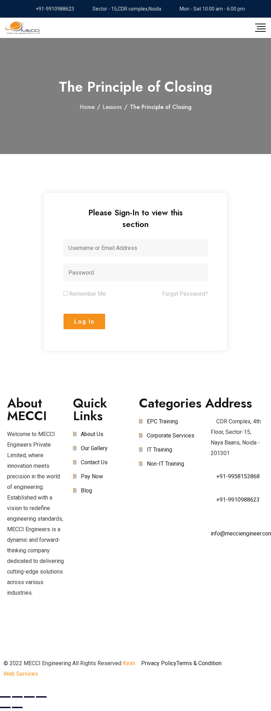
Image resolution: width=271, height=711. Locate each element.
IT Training (159, 449)
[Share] (17, 697)
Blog (86, 490)
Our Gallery (94, 448)
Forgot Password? (185, 293)
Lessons (112, 107)
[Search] (226, 27)
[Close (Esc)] (5, 697)
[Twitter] (35, 621)
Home (87, 107)
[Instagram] (54, 621)
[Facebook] (16, 621)
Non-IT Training (165, 463)
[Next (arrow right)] (17, 707)
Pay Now (92, 476)
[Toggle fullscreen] (29, 697)
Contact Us (94, 462)
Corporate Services (170, 435)
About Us (92, 434)
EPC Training (162, 421)
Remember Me (87, 293)
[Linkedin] (16, 642)
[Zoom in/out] (41, 697)
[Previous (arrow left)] (5, 707)
